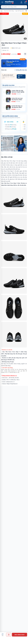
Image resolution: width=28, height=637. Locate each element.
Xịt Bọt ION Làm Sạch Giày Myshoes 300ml (17, 99)
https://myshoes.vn (12, 370)
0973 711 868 (20, 76)
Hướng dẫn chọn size (21, 70)
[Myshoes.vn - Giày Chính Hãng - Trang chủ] (9, 2)
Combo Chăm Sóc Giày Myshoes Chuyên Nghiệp (17, 91)
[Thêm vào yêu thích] (25, 54)
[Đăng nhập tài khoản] (21, 2)
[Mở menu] (2, 2)
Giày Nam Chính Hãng (9, 11)
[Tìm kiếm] (25, 7)
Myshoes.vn (24, 183)
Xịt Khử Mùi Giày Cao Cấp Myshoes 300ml (16, 106)
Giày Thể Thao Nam (19, 11)
